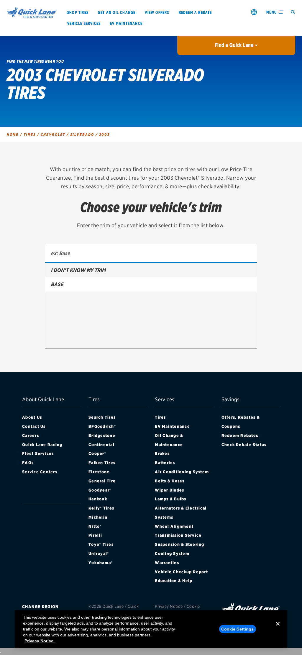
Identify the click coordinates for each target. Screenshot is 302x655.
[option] (151, 270)
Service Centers (39, 471)
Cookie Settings (237, 629)
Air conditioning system (182, 471)
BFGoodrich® (102, 426)
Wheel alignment (174, 526)
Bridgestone (101, 435)
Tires (160, 417)
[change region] (253, 12)
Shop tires (77, 12)
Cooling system (172, 553)
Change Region (40, 606)
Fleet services (38, 453)
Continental (101, 444)
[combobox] (151, 253)
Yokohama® (100, 562)
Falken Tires (101, 462)
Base (57, 284)
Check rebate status (244, 444)
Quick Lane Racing (42, 444)
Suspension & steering (179, 544)
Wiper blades (169, 490)
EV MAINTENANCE (126, 23)
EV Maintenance (172, 426)
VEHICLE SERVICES (84, 23)
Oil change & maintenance (169, 440)
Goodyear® (99, 490)
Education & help (173, 580)
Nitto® (95, 526)
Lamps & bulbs (170, 499)
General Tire (102, 481)
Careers (30, 435)
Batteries (165, 462)
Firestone (98, 471)
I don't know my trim (78, 270)
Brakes (162, 453)
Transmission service (178, 535)
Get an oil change (116, 12)
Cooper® (97, 453)
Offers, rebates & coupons (240, 422)
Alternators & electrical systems (180, 513)
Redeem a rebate (195, 12)
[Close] (277, 628)
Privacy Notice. (39, 640)
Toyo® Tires (101, 544)
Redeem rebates (239, 435)
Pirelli (95, 535)
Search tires (102, 417)
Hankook (97, 499)
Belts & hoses (169, 481)
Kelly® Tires (101, 508)
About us (32, 417)
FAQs (28, 462)
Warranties (167, 562)
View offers (157, 12)
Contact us (34, 426)
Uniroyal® (98, 553)
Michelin (97, 517)
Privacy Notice (169, 606)
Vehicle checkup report (181, 571)
